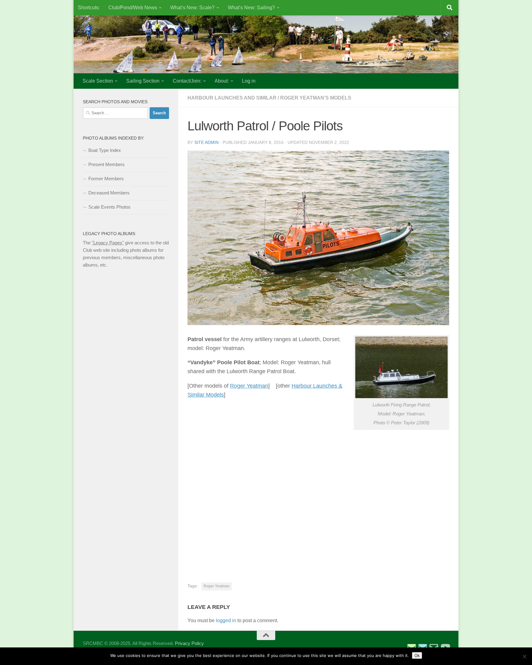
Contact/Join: (187, 81)
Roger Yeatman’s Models (315, 97)
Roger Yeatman (249, 386)
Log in (249, 81)
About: (222, 81)
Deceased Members (109, 192)
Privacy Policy (189, 643)
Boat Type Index (104, 150)
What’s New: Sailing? (251, 7)
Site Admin (206, 142)
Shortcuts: (89, 7)
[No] (524, 656)
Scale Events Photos (109, 207)
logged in (226, 620)
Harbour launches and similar (231, 97)
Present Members (106, 164)
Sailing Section (142, 81)
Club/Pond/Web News (132, 7)
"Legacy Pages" (108, 242)
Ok (417, 655)
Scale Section (98, 81)
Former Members (106, 178)
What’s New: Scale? (192, 7)
